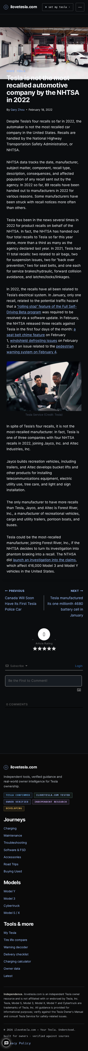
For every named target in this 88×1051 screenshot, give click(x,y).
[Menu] (80, 7)
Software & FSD (15, 850)
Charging (10, 828)
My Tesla (10, 933)
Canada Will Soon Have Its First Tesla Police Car (20, 600)
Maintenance (13, 835)
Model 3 (9, 898)
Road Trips (11, 864)
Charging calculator (17, 961)
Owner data (12, 968)
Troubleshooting (15, 843)
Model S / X (12, 913)
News (10, 71)
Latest (8, 976)
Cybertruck (12, 906)
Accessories (12, 857)
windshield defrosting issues (33, 341)
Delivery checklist (16, 954)
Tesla (21, 71)
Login (78, 666)
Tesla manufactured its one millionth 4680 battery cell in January (65, 603)
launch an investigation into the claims (44, 560)
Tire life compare (15, 940)
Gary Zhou (18, 109)
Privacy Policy (17, 1043)
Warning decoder (16, 947)
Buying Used (13, 871)
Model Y (9, 891)
